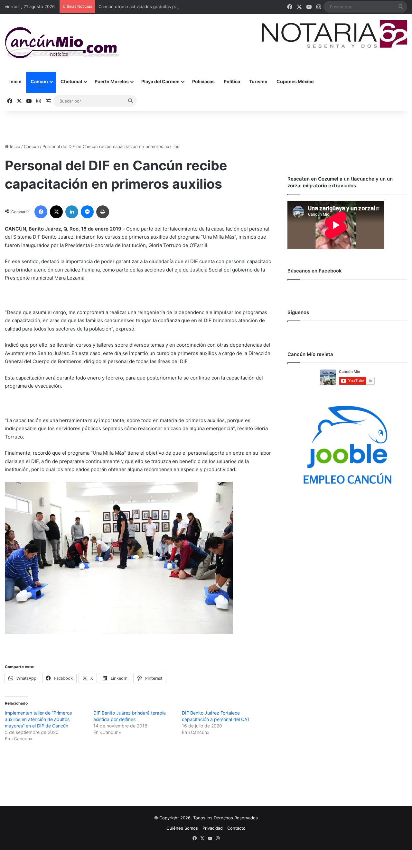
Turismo (258, 81)
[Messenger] (87, 211)
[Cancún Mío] (62, 43)
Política (232, 81)
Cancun (39, 81)
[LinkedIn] (71, 211)
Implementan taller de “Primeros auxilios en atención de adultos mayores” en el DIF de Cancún (38, 719)
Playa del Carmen (160, 81)
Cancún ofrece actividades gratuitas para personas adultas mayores (166, 6)
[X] (56, 211)
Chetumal (71, 81)
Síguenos (298, 312)
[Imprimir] (102, 211)
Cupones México (295, 81)
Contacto (236, 828)
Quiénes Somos (182, 828)
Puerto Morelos (112, 81)
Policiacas (203, 81)
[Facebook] (40, 211)
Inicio (15, 81)
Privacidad (212, 828)
